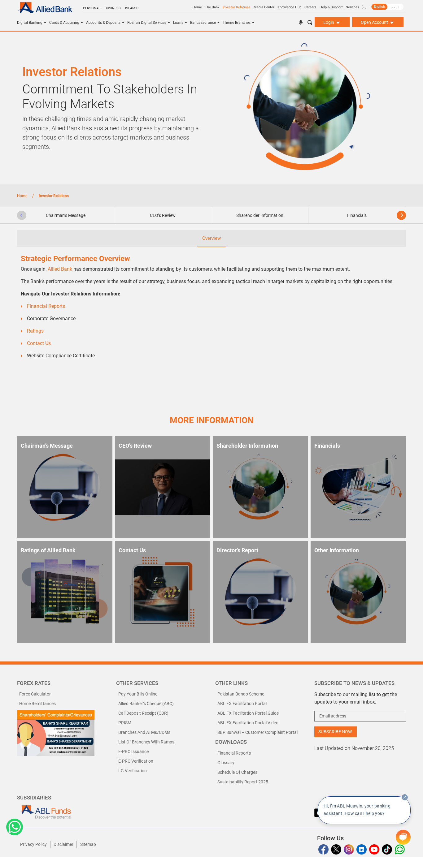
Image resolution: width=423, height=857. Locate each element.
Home (197, 7)
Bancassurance (203, 22)
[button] (14, 827)
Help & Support (331, 7)
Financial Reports (234, 753)
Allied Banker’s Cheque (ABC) (146, 703)
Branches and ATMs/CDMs (144, 732)
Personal (91, 8)
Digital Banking (29, 22)
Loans (178, 22)
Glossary (225, 762)
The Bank (212, 7)
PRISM (124, 722)
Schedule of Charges (237, 772)
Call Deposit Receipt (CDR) (143, 713)
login (329, 22)
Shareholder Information (259, 215)
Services (352, 7)
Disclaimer (63, 844)
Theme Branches (237, 22)
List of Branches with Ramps (146, 741)
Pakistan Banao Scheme (240, 693)
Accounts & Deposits (103, 22)
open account (375, 22)
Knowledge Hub (289, 7)
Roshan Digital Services (146, 22)
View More (104, 629)
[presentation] (21, 215)
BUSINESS (113, 8)
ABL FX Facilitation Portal (242, 703)
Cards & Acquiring (64, 22)
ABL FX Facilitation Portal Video (247, 722)
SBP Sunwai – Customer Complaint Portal (257, 732)
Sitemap (88, 844)
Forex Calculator (35, 693)
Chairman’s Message (65, 215)
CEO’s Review (163, 215)
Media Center (264, 7)
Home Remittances (37, 703)
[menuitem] (379, 7)
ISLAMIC (131, 8)
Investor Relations (237, 7)
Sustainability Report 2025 (242, 781)
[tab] (65, 215)
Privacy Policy (33, 844)
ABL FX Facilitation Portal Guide (248, 713)
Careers (310, 7)
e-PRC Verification (135, 761)
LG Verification (132, 770)
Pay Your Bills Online (137, 693)
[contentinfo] (405, 797)
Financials (357, 215)
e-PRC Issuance (133, 751)
